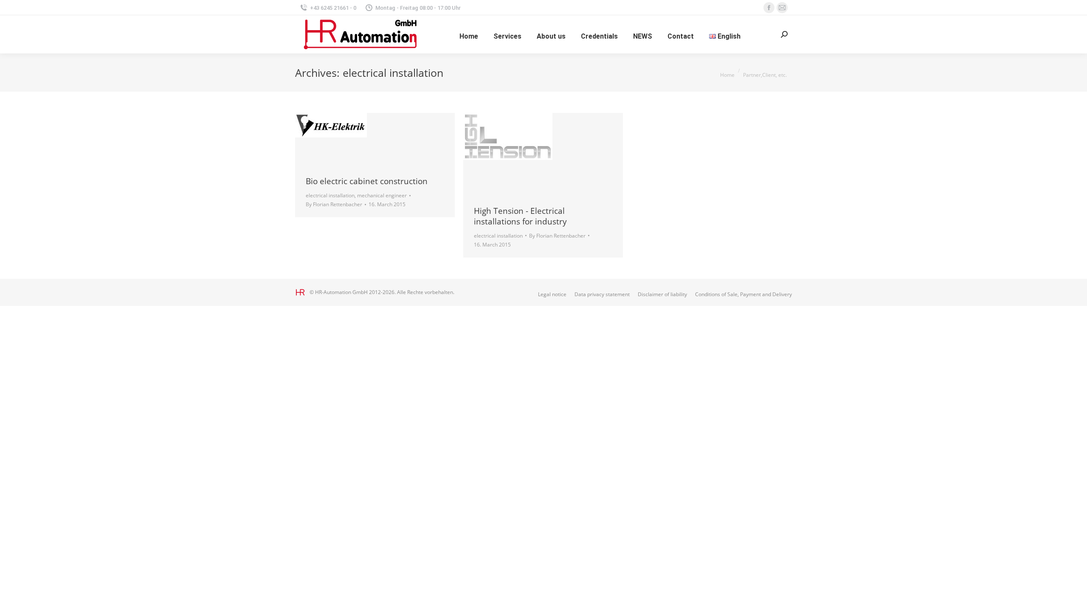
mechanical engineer (382, 195)
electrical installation (330, 195)
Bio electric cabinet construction (367, 181)
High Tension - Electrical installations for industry (520, 216)
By (334, 204)
